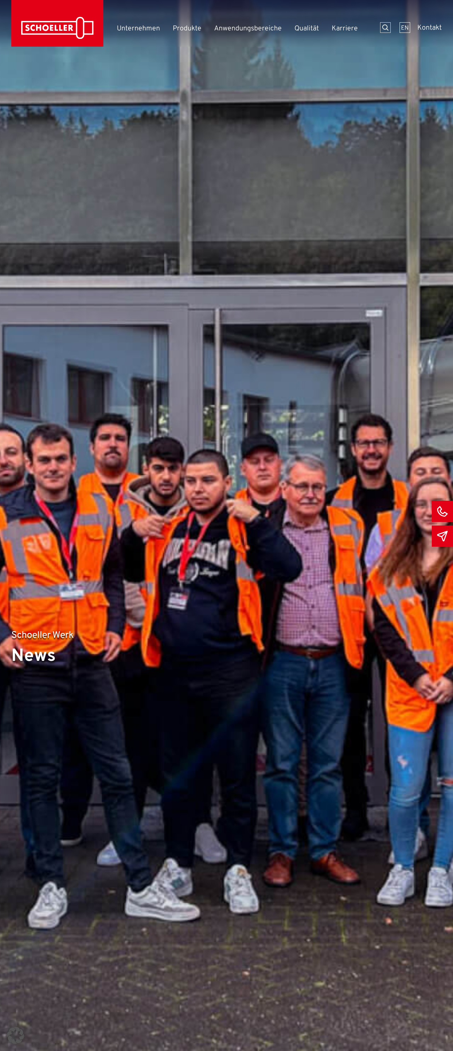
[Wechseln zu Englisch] (405, 27)
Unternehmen (138, 28)
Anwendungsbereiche (248, 28)
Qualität (306, 28)
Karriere (345, 28)
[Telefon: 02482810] (442, 511)
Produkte (187, 28)
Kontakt (429, 28)
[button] (15, 1035)
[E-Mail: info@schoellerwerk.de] (442, 536)
